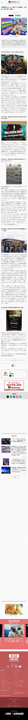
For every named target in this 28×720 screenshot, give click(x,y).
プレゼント (3, 675)
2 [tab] (11, 647)
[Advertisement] (14, 415)
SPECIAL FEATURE (5, 695)
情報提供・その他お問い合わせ (14, 705)
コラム (16, 673)
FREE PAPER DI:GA (19, 693)
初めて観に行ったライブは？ (6, 683)
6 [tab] (19, 647)
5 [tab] (17, 647)
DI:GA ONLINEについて (14, 699)
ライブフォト (4, 693)
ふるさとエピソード (5, 685)
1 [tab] (9, 647)
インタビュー (18, 670)
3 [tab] (13, 647)
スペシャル (3, 678)
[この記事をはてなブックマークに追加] (20, 397)
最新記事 (3, 670)
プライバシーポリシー (14, 703)
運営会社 (14, 701)
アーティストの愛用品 (19, 681)
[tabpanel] (14, 634)
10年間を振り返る (4, 681)
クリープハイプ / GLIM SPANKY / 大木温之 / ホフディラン (14, 361)
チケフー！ (17, 690)
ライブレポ (3, 673)
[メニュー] (2, 2)
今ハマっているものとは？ (6, 687)
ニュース (17, 675)
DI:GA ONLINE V (5, 690)
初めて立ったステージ (19, 683)
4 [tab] (15, 647)
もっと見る (14, 477)
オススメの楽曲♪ (18, 685)
